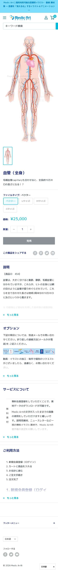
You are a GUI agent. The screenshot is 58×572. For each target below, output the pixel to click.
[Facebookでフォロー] (5, 554)
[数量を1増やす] (31, 229)
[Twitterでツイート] (47, 253)
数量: (6, 229)
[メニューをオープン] (4, 17)
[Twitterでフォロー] (11, 554)
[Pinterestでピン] (41, 253)
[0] (52, 18)
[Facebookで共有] (35, 253)
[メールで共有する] (53, 253)
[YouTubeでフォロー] (17, 554)
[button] (48, 567)
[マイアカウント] (46, 17)
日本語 (8, 539)
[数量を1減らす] (14, 229)
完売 (29, 241)
